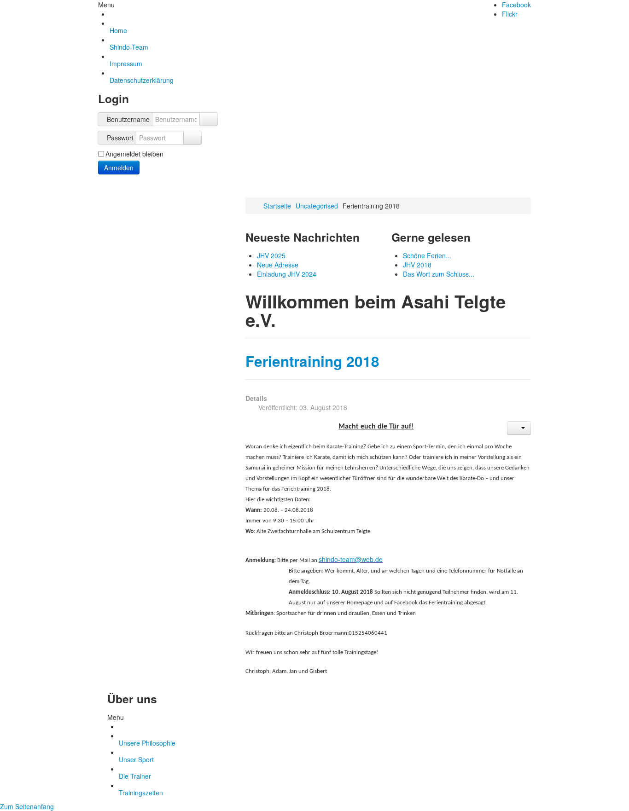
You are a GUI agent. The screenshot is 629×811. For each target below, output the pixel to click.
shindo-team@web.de (351, 559)
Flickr (510, 13)
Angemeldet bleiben (134, 153)
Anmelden (119, 167)
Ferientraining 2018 (312, 361)
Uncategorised (317, 205)
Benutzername (128, 119)
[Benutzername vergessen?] (208, 119)
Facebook (516, 4)
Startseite (277, 205)
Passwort (120, 137)
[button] (519, 428)
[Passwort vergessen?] (192, 138)
